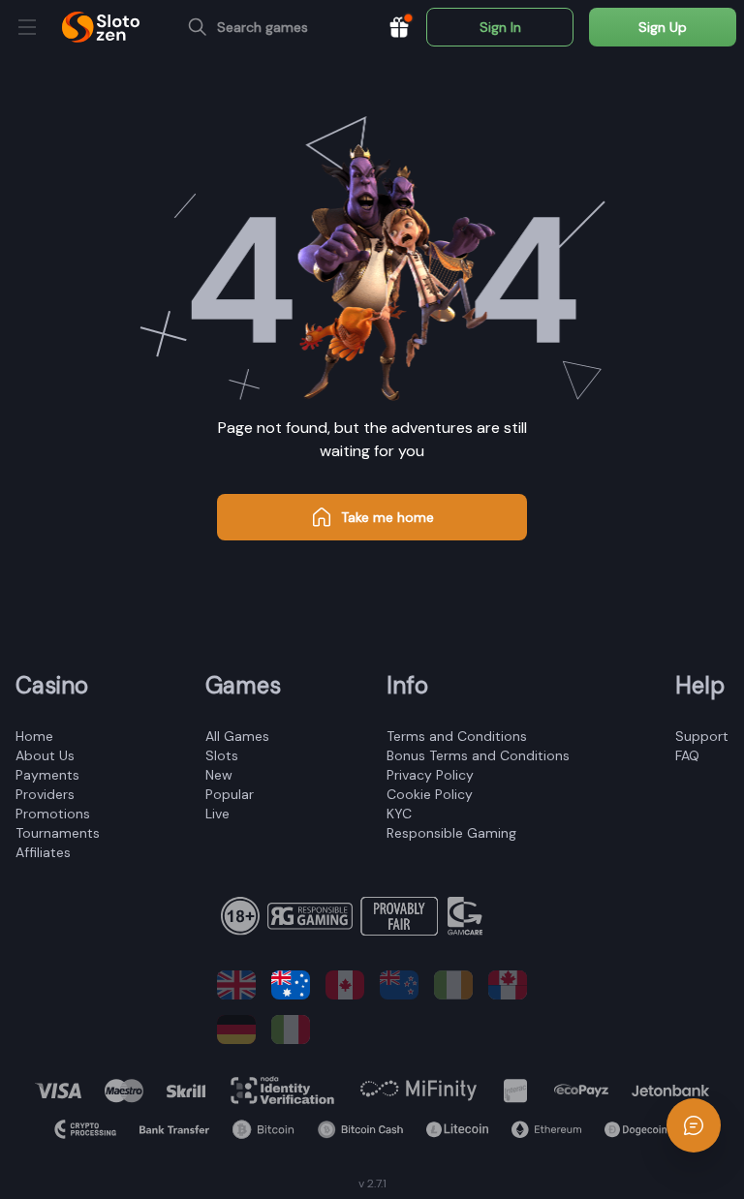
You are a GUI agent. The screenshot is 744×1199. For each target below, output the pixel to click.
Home (34, 736)
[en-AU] (290, 984)
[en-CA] (345, 984)
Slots (221, 755)
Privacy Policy (430, 775)
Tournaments (58, 833)
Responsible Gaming (451, 833)
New (218, 775)
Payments (47, 775)
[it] (290, 1029)
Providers (45, 794)
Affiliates (43, 852)
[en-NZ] (399, 984)
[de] (236, 1029)
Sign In (500, 27)
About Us (45, 755)
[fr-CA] (507, 984)
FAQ (687, 755)
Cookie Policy (430, 794)
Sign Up (662, 27)
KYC (399, 813)
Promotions (53, 813)
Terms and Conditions (457, 736)
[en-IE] (453, 984)
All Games (237, 736)
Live (217, 813)
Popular (229, 794)
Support (701, 736)
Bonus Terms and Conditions (478, 755)
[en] (236, 984)
